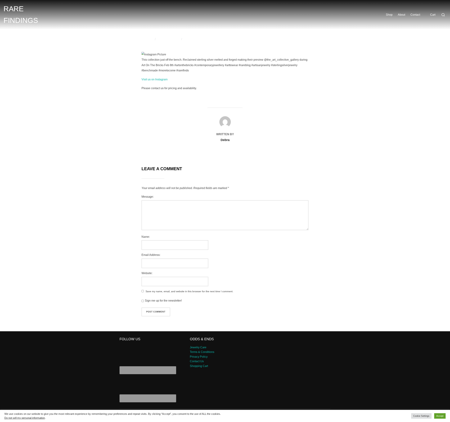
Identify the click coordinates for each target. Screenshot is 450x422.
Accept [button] (439, 416)
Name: (146, 236)
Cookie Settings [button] (421, 416)
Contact (415, 14)
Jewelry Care (198, 347)
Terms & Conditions (202, 351)
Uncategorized (170, 39)
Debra (149, 39)
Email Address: (151, 254)
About (401, 14)
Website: (147, 273)
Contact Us (197, 361)
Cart (432, 14)
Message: (148, 196)
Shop (389, 14)
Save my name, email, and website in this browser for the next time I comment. (189, 291)
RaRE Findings (21, 14)
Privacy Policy (199, 356)
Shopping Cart (199, 366)
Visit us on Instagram (155, 79)
